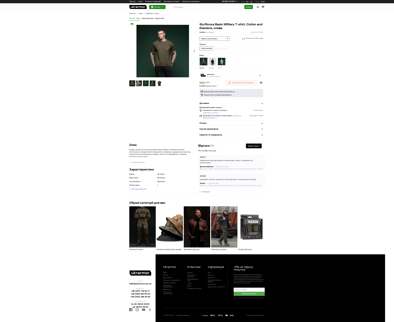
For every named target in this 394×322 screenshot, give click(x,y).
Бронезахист (167, 277)
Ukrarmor (132, 13)
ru (247, 2)
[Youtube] (143, 310)
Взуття (165, 275)
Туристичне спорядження (168, 292)
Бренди (190, 272)
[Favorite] (261, 83)
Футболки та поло (152, 13)
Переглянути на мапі (210, 113)
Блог (209, 272)
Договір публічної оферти (214, 280)
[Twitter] (149, 310)
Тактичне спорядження (171, 280)
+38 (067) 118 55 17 (140, 291)
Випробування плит (192, 279)
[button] (138, 7)
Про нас (132, 1)
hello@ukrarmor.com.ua (140, 284)
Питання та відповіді (153, 1)
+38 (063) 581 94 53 (140, 294)
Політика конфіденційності (256, 315)
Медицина (167, 289)
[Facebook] (130, 310)
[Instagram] (137, 310)
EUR (263, 2)
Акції (140, 1)
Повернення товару (194, 288)
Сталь (189, 283)
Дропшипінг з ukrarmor (216, 287)
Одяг (140, 13)
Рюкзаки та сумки (169, 282)
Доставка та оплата (171, 1)
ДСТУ (189, 286)
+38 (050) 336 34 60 (140, 297)
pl (252, 2)
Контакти (211, 277)
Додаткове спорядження (168, 286)
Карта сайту (212, 284)
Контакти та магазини (190, 1)
